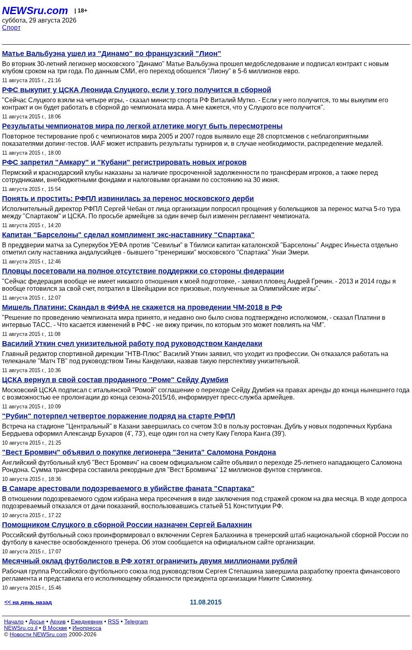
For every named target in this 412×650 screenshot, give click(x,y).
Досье (37, 621)
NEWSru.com (35, 10)
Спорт (11, 27)
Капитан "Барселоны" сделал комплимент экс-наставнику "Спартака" (128, 235)
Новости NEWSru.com (38, 634)
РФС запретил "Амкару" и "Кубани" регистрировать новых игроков (124, 162)
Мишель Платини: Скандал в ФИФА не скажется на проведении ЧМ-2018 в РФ (142, 307)
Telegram (136, 621)
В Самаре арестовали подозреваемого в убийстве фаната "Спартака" (128, 488)
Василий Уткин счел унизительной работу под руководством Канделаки (132, 343)
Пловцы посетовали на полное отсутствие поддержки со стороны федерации (143, 271)
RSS (113, 621)
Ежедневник (87, 621)
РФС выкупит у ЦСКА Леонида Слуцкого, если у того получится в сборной (136, 90)
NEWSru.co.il (20, 628)
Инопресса (86, 628)
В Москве (55, 628)
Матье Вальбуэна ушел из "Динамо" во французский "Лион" (111, 54)
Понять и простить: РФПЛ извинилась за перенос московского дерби (128, 199)
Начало (14, 621)
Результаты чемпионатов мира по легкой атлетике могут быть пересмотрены (142, 126)
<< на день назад (28, 602)
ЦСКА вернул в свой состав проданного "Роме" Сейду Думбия (115, 380)
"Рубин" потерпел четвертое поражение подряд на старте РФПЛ (118, 416)
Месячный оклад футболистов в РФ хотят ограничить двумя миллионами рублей (149, 561)
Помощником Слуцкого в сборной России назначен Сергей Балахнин (127, 525)
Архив (58, 621)
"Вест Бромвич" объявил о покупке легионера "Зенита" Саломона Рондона (139, 452)
